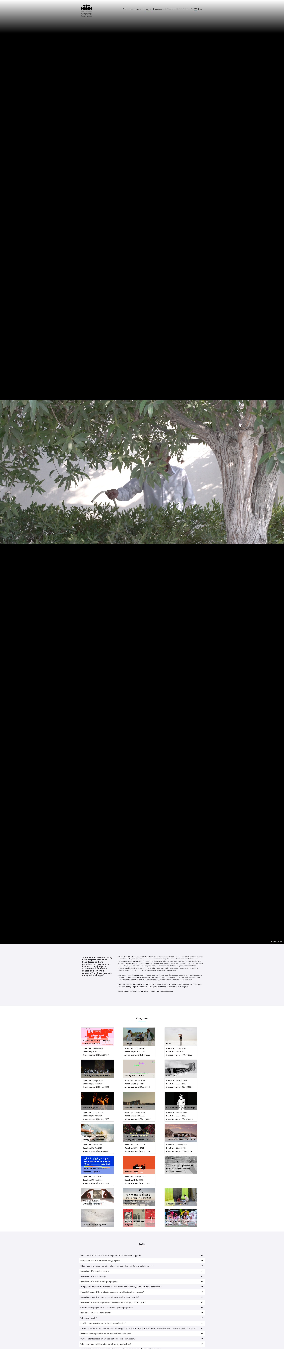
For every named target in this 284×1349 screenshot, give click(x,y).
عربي (201, 9)
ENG (195, 9)
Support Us (171, 9)
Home (125, 9)
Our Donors (183, 9)
